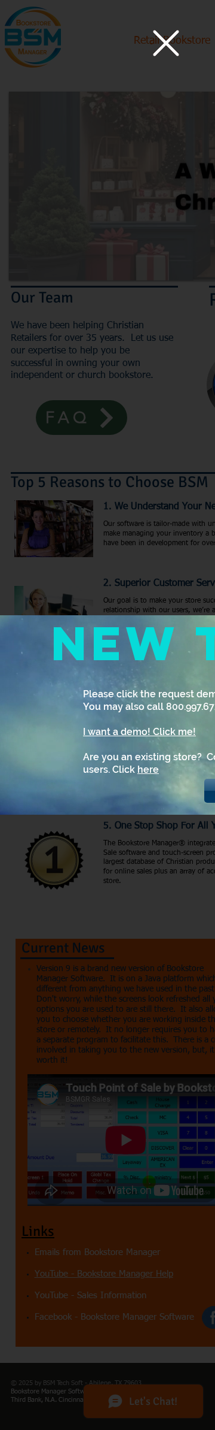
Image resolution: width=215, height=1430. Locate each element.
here (148, 769)
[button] (166, 43)
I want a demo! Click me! (139, 731)
